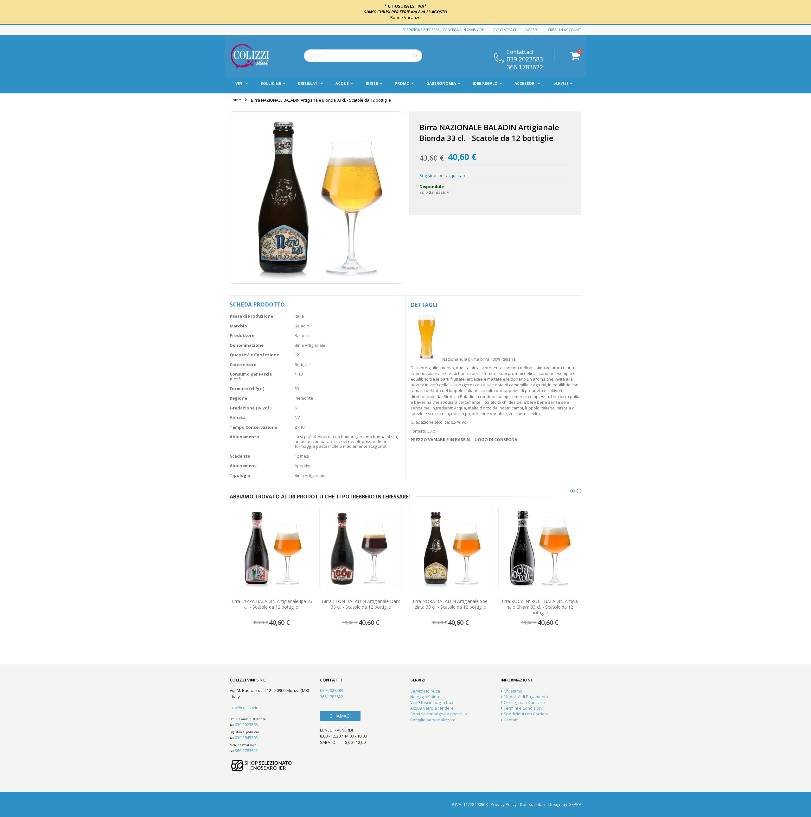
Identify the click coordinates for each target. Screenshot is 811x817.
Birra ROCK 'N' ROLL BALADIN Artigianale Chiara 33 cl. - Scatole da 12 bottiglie (539, 607)
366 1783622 (525, 66)
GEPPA (574, 804)
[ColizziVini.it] (257, 56)
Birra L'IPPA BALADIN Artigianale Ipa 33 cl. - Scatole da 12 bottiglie (271, 604)
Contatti (511, 720)
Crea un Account (564, 29)
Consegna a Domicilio (524, 702)
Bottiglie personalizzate (433, 720)
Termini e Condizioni (523, 708)
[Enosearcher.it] (261, 774)
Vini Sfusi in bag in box (431, 702)
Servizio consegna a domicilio (438, 714)
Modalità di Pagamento (525, 697)
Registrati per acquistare (443, 175)
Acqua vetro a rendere (432, 708)
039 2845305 (246, 737)
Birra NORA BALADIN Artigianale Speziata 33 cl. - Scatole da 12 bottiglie (450, 604)
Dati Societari (532, 804)
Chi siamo (512, 691)
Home (235, 100)
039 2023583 (525, 58)
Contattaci (504, 29)
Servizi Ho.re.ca (425, 691)
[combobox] (363, 55)
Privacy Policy (504, 804)
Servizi (560, 83)
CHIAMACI (340, 716)
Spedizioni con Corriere (526, 714)
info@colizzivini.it (246, 707)
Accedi (532, 29)
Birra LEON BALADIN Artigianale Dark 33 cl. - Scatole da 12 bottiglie (361, 604)
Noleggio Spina (424, 697)
